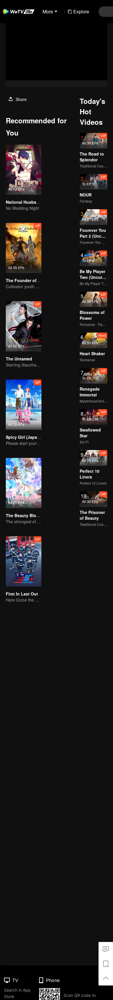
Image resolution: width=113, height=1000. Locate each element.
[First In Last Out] (23, 561)
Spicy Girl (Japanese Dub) (31, 437)
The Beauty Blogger (25, 515)
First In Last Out (22, 594)
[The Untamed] (23, 326)
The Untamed (19, 359)
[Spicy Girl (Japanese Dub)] (23, 405)
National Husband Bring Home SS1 (40, 202)
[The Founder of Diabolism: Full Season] (23, 248)
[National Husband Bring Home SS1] (23, 170)
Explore (81, 11)
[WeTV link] (19, 11)
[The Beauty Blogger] (23, 483)
